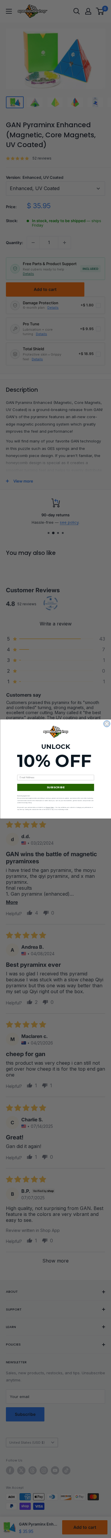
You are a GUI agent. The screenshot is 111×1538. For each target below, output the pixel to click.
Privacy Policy (50, 807)
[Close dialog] (107, 724)
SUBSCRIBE (55, 787)
